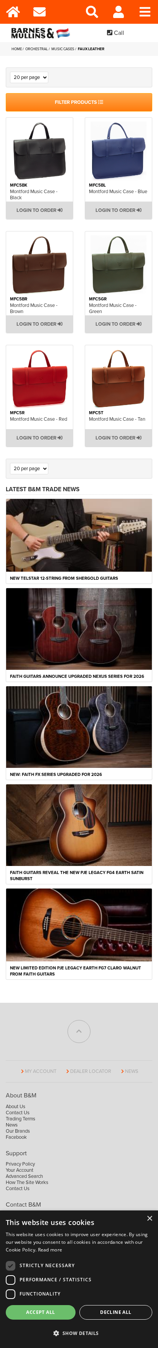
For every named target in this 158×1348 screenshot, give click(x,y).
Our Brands (18, 1131)
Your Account (19, 1170)
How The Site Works (27, 1182)
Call (118, 33)
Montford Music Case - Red (38, 419)
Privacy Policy (20, 1164)
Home (17, 49)
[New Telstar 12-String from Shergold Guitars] (79, 534)
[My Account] (118, 12)
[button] (79, 1333)
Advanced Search (24, 1176)
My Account (40, 1071)
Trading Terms (20, 1119)
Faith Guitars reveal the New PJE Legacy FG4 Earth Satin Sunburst (76, 875)
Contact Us (18, 1113)
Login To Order (37, 210)
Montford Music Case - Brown (34, 308)
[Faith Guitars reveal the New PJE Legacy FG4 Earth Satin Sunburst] (79, 825)
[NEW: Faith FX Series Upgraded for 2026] (79, 726)
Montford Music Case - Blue (118, 192)
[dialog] (79, 1279)
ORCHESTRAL (37, 49)
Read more (50, 1249)
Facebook (16, 1137)
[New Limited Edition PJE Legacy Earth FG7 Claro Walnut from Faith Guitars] (79, 924)
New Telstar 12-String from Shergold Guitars (64, 578)
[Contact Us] (39, 12)
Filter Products (76, 102)
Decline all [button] (115, 1312)
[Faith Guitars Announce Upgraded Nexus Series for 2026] (79, 628)
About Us (15, 1107)
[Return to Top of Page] (79, 1031)
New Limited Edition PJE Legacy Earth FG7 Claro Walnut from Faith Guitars (75, 971)
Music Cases (63, 49)
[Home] (13, 12)
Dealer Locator (90, 1071)
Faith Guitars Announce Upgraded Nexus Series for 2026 (77, 676)
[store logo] (42, 33)
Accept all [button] (40, 1312)
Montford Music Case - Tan (117, 419)
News (131, 1071)
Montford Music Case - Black (34, 195)
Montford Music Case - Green (113, 308)
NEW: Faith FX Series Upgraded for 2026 (56, 774)
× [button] (149, 1219)
